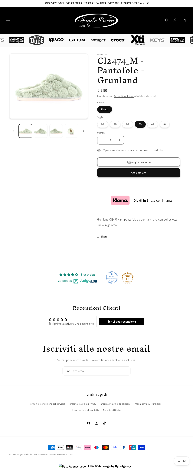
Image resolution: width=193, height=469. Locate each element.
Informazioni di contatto (86, 410)
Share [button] (104, 236)
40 (154, 125)
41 (167, 125)
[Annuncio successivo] (186, 3)
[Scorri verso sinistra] (13, 131)
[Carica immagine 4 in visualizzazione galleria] (71, 131)
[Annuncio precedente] (7, 3)
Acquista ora (138, 173)
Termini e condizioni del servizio (47, 403)
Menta (104, 109)
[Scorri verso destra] (84, 131)
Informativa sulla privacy (82, 403)
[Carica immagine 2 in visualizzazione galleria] (40, 131)
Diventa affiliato (112, 410)
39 (140, 124)
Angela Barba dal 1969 (27, 454)
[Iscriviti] (126, 371)
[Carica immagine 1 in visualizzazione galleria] (25, 131)
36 (104, 125)
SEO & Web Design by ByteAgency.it (110, 466)
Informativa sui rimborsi (147, 403)
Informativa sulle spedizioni (115, 403)
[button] (8, 20)
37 (117, 125)
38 (129, 125)
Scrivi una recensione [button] (121, 321)
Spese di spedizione (124, 96)
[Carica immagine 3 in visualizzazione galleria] (56, 131)
